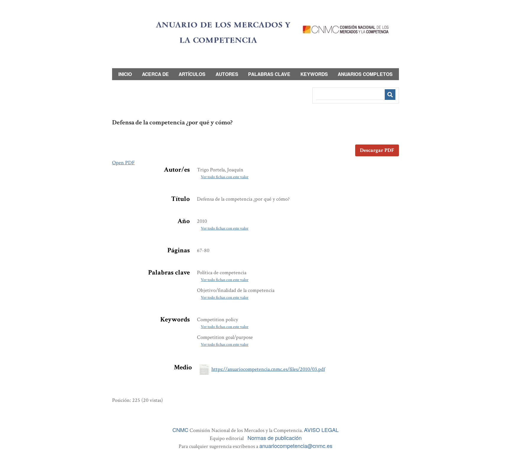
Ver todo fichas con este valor (224, 177)
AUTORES (227, 74)
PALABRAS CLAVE (269, 74)
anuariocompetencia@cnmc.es (295, 445)
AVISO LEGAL (321, 429)
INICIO (125, 74)
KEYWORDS (314, 74)
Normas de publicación (275, 437)
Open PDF (123, 162)
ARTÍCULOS (192, 74)
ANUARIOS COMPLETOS (365, 74)
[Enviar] (390, 94)
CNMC (180, 429)
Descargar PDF (377, 150)
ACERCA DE (155, 74)
